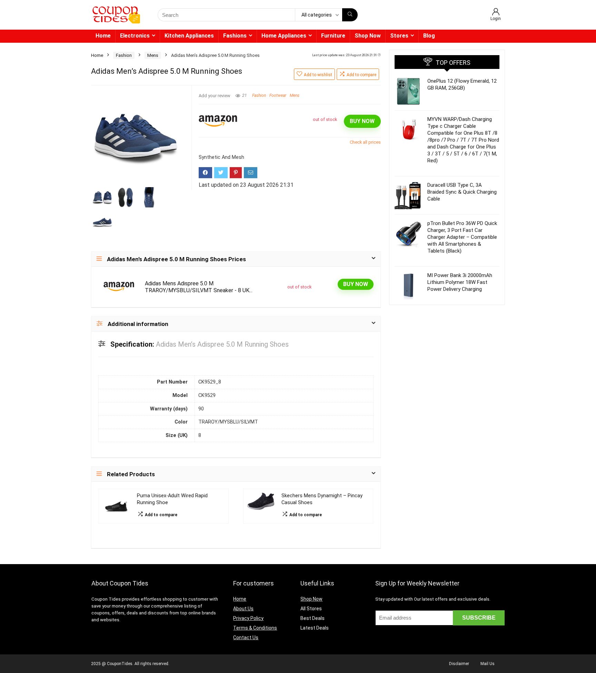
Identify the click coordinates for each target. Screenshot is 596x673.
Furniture (333, 35)
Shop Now (368, 35)
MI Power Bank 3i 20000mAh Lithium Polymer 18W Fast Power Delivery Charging (459, 282)
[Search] (350, 14)
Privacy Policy (248, 618)
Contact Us (245, 637)
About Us (243, 608)
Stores (399, 35)
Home (103, 35)
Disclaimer (459, 663)
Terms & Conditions (255, 628)
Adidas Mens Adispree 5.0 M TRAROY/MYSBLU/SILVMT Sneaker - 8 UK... (198, 287)
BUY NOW (362, 121)
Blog (429, 35)
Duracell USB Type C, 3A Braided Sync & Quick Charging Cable (462, 192)
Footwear (277, 95)
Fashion (124, 55)
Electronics (135, 35)
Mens (152, 55)
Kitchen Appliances (189, 35)
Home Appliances (283, 35)
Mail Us (487, 663)
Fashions (235, 35)
